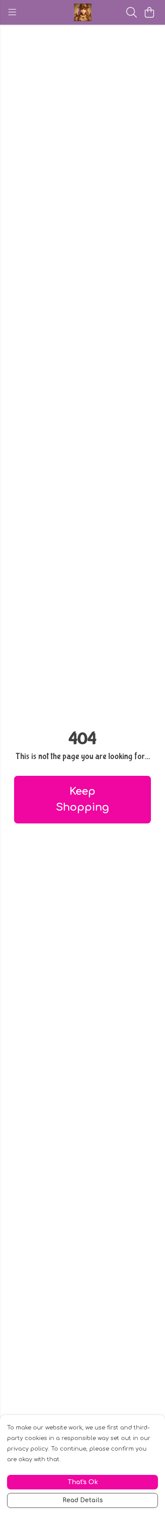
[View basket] (149, 12)
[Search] (131, 12)
